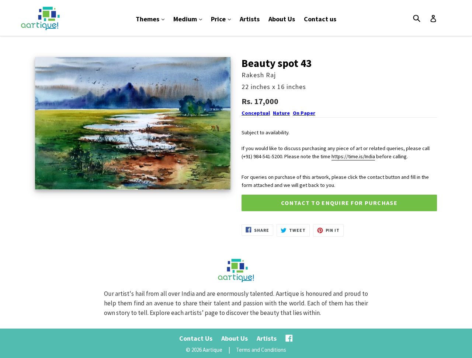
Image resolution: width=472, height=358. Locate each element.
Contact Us (195, 338)
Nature (281, 113)
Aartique (212, 349)
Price (223, 18)
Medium (189, 18)
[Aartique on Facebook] (289, 338)
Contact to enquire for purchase (339, 202)
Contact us (320, 19)
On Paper (304, 113)
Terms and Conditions (261, 349)
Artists (250, 19)
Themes (152, 18)
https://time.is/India (353, 156)
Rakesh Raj (259, 75)
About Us (281, 19)
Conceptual (256, 113)
